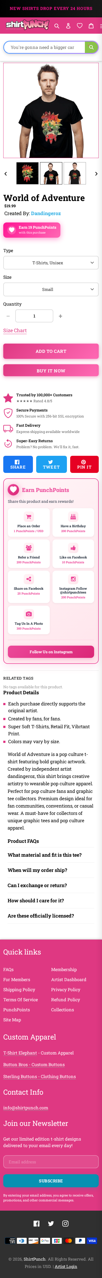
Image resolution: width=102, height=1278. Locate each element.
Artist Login (66, 1266)
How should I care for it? (36, 900)
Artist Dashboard (68, 979)
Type (8, 250)
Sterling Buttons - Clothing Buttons (39, 1076)
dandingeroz (46, 213)
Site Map (12, 1019)
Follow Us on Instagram (51, 651)
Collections (62, 1009)
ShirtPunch (35, 1259)
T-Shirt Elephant (20, 1053)
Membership (64, 969)
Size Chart (15, 330)
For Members (16, 979)
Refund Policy (65, 999)
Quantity (12, 304)
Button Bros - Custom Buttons (34, 1064)
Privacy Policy (65, 989)
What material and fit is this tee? (45, 855)
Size (7, 277)
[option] (27, 173)
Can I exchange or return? (37, 885)
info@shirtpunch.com (25, 1107)
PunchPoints (16, 1009)
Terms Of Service (20, 999)
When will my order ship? (37, 870)
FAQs (8, 969)
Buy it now (51, 370)
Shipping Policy (19, 989)
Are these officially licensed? (41, 915)
